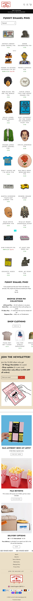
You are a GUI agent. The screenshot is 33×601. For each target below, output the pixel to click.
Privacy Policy (16, 567)
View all (16, 326)
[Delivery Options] (16, 518)
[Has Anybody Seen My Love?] (16, 430)
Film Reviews (16, 499)
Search (16, 554)
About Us (16, 557)
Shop (16, 546)
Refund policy (16, 562)
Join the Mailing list (16, 571)
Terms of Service (16, 559)
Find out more (16, 454)
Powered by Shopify (16, 599)
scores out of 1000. (17, 494)
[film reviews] (16, 473)
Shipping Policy (16, 564)
